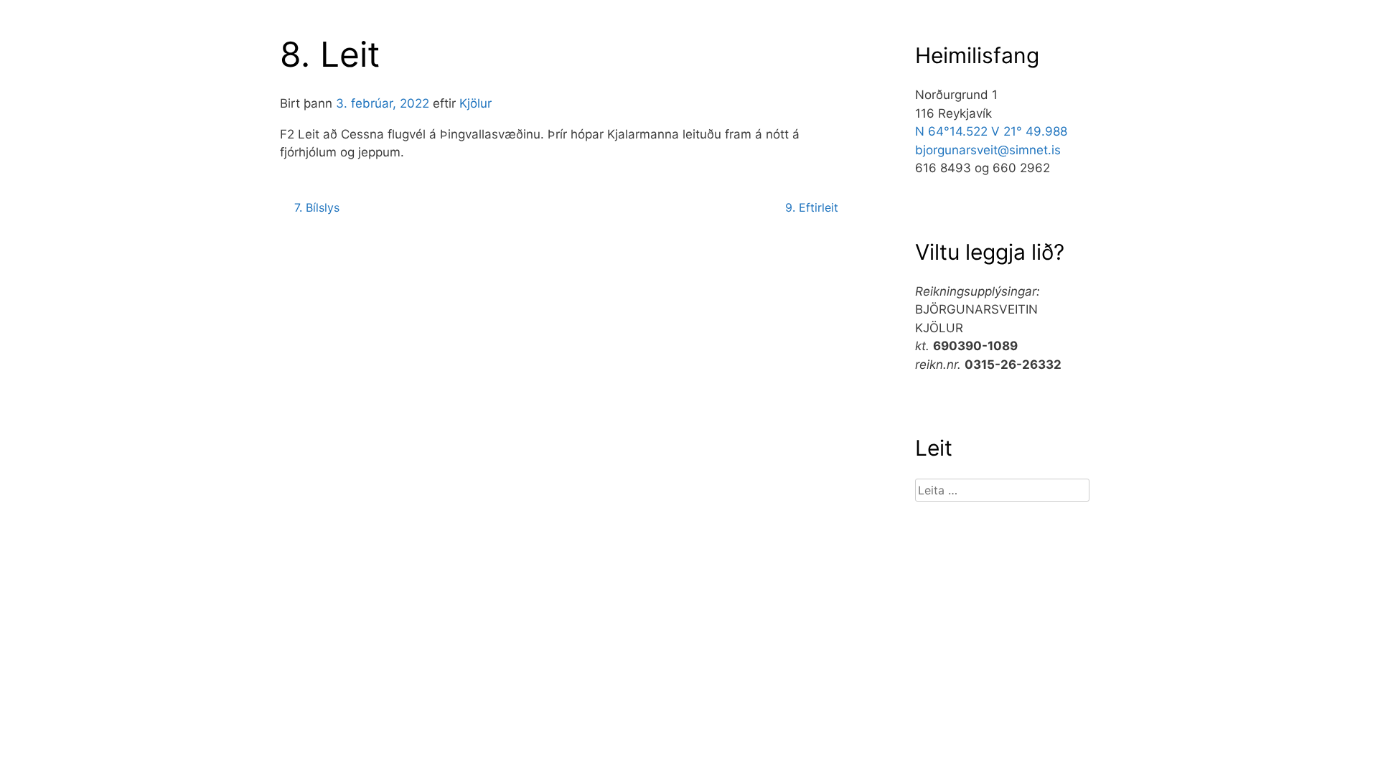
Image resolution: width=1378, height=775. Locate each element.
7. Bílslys (316, 207)
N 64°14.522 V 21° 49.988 (991, 131)
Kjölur (475, 103)
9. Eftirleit (811, 207)
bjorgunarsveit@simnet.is (988, 150)
